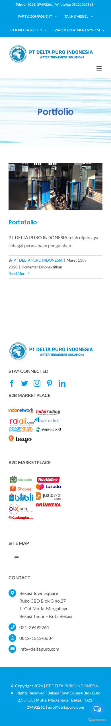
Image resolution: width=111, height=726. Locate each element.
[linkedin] (62, 383)
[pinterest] (49, 383)
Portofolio (23, 222)
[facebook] (12, 383)
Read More (17, 273)
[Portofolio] (55, 186)
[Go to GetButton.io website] (97, 720)
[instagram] (37, 383)
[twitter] (24, 383)
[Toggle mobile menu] (99, 68)
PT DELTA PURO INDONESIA (38, 260)
